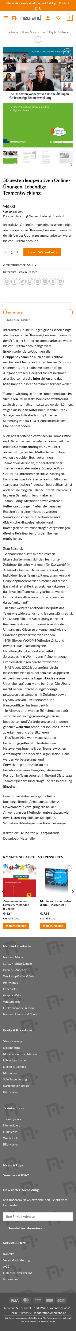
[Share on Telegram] (60, 281)
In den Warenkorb (42, 252)
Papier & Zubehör (15, 970)
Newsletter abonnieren (26, 1228)
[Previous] (10, 97)
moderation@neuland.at (50, 1313)
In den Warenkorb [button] (16, 925)
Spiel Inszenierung (15, 1079)
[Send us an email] (36, 8)
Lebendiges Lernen (15, 1060)
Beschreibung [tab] (14, 312)
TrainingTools (12, 1119)
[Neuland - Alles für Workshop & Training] (27, 18)
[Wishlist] (58, 17)
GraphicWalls (12, 995)
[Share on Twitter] (22, 281)
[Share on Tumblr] (52, 281)
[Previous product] (38, 39)
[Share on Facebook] (14, 281)
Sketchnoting (11, 1047)
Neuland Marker (14, 957)
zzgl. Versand (31, 216)
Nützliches (10, 1131)
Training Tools (13, 1108)
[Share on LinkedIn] (45, 281)
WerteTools (10, 1138)
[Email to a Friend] (29, 281)
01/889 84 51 (24, 1313)
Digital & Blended (59, 32)
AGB (6, 1266)
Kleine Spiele (11, 1125)
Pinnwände (10, 982)
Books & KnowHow (33, 32)
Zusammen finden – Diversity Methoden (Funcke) (16, 904)
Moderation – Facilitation (20, 1054)
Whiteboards (11, 1001)
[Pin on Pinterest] (37, 281)
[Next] (66, 97)
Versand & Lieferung (16, 1260)
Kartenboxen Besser (16, 1085)
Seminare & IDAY (16, 1175)
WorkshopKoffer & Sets (18, 976)
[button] (5, 17)
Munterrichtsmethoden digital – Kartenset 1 (55, 903)
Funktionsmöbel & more (19, 1008)
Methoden (10, 1073)
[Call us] (40, 8)
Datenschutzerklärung (17, 1273)
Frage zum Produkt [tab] (18, 320)
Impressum (10, 1279)
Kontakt (64, 3)
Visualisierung (12, 1041)
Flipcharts (9, 989)
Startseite (12, 32)
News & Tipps (13, 1165)
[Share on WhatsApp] (7, 281)
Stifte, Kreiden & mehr (17, 963)
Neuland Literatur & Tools (20, 1014)
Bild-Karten (11, 1092)
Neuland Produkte (17, 946)
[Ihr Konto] (48, 17)
